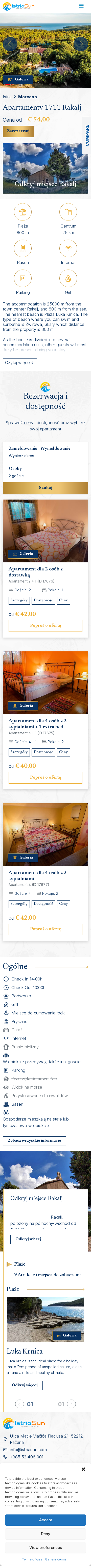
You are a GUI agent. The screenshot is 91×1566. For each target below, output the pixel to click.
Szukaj (45, 488)
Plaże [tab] (20, 1264)
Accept (45, 1519)
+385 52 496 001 (26, 1456)
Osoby (15, 469)
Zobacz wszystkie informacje (34, 1141)
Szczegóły (19, 600)
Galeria (21, 79)
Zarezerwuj (18, 131)
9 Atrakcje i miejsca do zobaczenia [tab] (48, 1275)
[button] (83, 1468)
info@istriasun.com (28, 1449)
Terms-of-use (32, 1559)
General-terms (55, 1559)
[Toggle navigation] (81, 6)
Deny (45, 1533)
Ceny (63, 600)
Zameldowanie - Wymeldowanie (40, 449)
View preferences (45, 1547)
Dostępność (43, 600)
